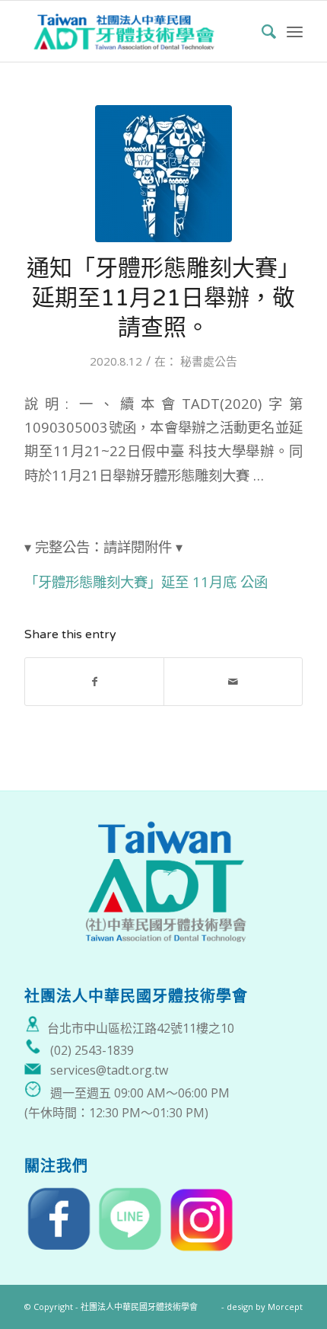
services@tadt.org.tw (109, 1070)
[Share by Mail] (233, 681)
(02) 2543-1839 (92, 1050)
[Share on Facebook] (94, 681)
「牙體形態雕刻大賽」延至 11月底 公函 (146, 581)
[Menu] (295, 31)
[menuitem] (261, 31)
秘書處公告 (208, 361)
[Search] (261, 31)
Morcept (285, 1306)
